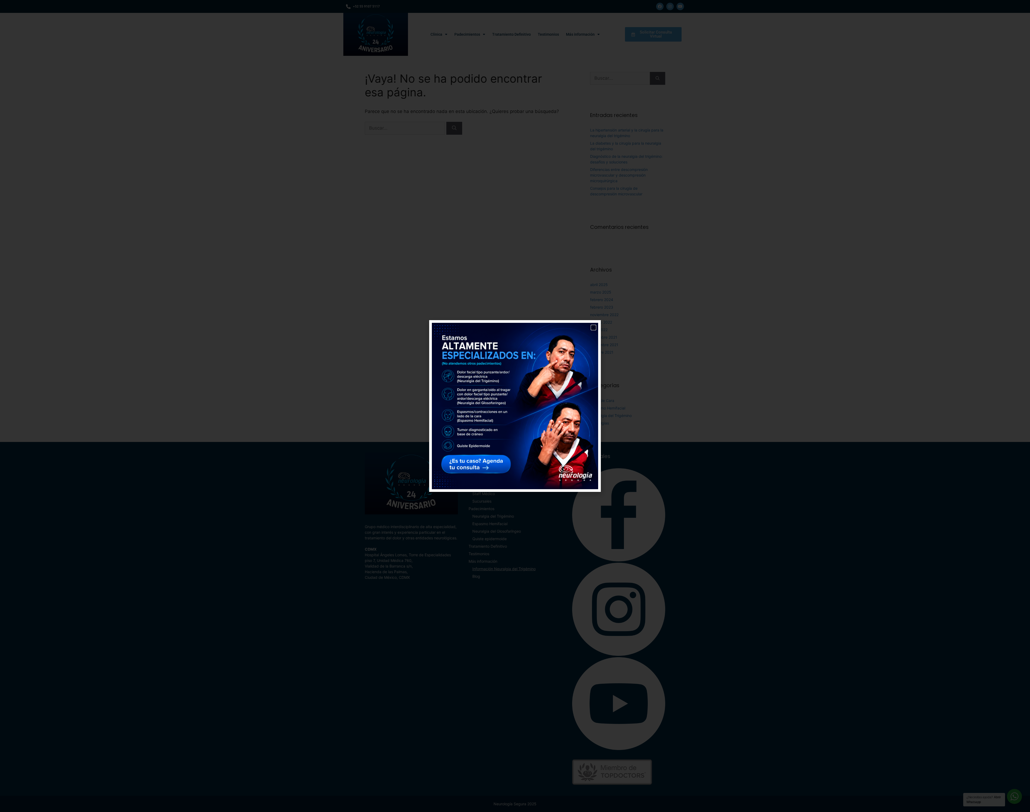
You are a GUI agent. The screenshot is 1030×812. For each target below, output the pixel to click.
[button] (593, 327)
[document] (515, 406)
